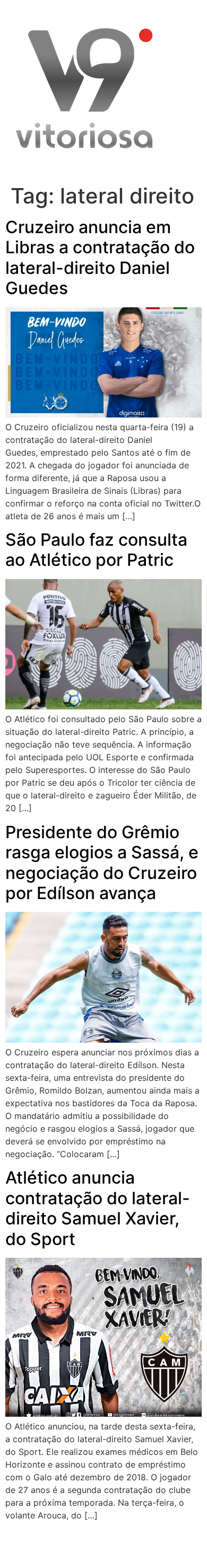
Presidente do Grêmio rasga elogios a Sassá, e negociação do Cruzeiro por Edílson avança (102, 862)
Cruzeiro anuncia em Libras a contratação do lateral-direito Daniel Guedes (100, 257)
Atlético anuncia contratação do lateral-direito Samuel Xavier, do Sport (97, 1208)
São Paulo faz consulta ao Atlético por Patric (96, 549)
